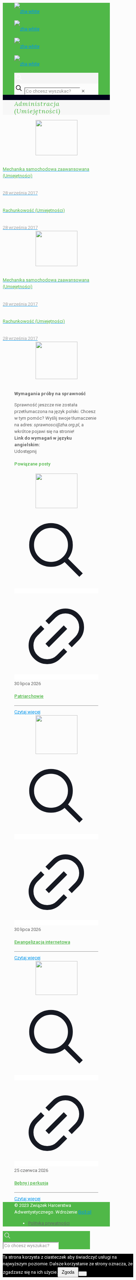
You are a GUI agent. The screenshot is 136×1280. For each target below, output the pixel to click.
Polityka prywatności (49, 1223)
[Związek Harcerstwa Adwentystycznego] (56, 38)
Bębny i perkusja (31, 1183)
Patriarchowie (29, 696)
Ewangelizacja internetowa (42, 942)
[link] (83, 91)
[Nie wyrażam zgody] (82, 1273)
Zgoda (68, 1272)
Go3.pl (84, 1212)
